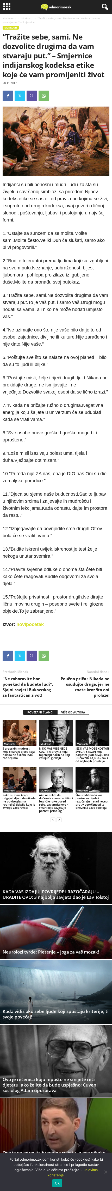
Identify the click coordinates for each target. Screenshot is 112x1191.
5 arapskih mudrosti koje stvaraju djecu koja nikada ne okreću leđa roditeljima (19, 753)
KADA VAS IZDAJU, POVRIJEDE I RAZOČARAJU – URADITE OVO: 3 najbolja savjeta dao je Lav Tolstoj (56, 894)
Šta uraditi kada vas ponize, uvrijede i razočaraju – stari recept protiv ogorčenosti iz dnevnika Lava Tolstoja (92, 801)
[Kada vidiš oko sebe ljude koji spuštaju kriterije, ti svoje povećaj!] (56, 992)
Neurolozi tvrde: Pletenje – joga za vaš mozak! (51, 952)
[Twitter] (20, 96)
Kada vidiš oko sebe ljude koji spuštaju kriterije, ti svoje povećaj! (56, 1014)
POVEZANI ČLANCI (40, 712)
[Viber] (32, 96)
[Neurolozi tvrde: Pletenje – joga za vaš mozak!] (56, 932)
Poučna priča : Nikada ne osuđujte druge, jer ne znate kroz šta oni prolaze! (85, 687)
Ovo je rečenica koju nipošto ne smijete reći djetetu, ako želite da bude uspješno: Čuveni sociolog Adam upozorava (50, 1084)
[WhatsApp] (44, 96)
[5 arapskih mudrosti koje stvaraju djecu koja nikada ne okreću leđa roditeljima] (19, 733)
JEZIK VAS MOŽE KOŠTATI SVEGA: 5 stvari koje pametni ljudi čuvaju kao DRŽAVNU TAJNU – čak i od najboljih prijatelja (92, 754)
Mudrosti (27, 18)
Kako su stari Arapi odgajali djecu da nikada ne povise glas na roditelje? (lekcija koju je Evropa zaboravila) (19, 801)
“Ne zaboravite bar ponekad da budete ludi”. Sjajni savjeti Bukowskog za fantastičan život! (28, 687)
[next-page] (59, 819)
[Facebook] (8, 96)
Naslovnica (9, 18)
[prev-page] (52, 819)
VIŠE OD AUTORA (73, 712)
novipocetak (30, 624)
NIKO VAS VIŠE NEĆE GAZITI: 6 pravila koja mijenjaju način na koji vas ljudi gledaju (54, 753)
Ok (57, 1183)
